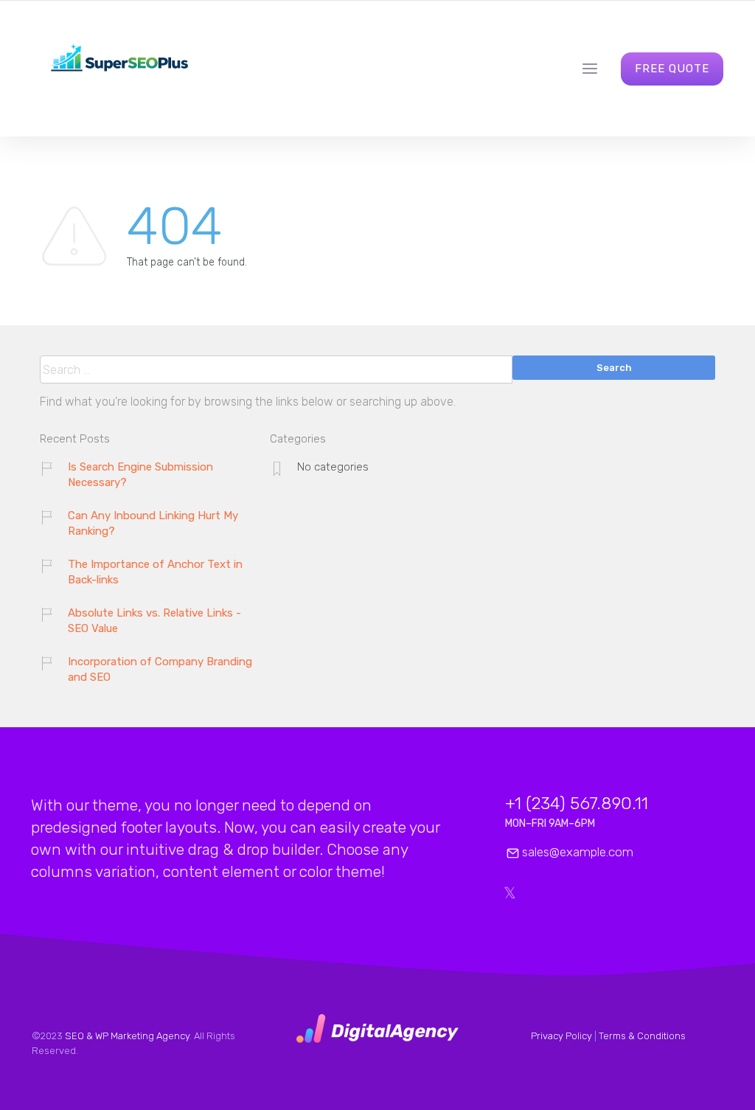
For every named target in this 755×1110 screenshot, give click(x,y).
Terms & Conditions (642, 1035)
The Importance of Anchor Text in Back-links (155, 572)
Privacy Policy (561, 1035)
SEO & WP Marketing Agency (127, 1035)
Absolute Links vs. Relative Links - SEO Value (154, 620)
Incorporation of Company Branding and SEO (160, 669)
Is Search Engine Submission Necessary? (140, 474)
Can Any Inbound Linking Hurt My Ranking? (153, 523)
